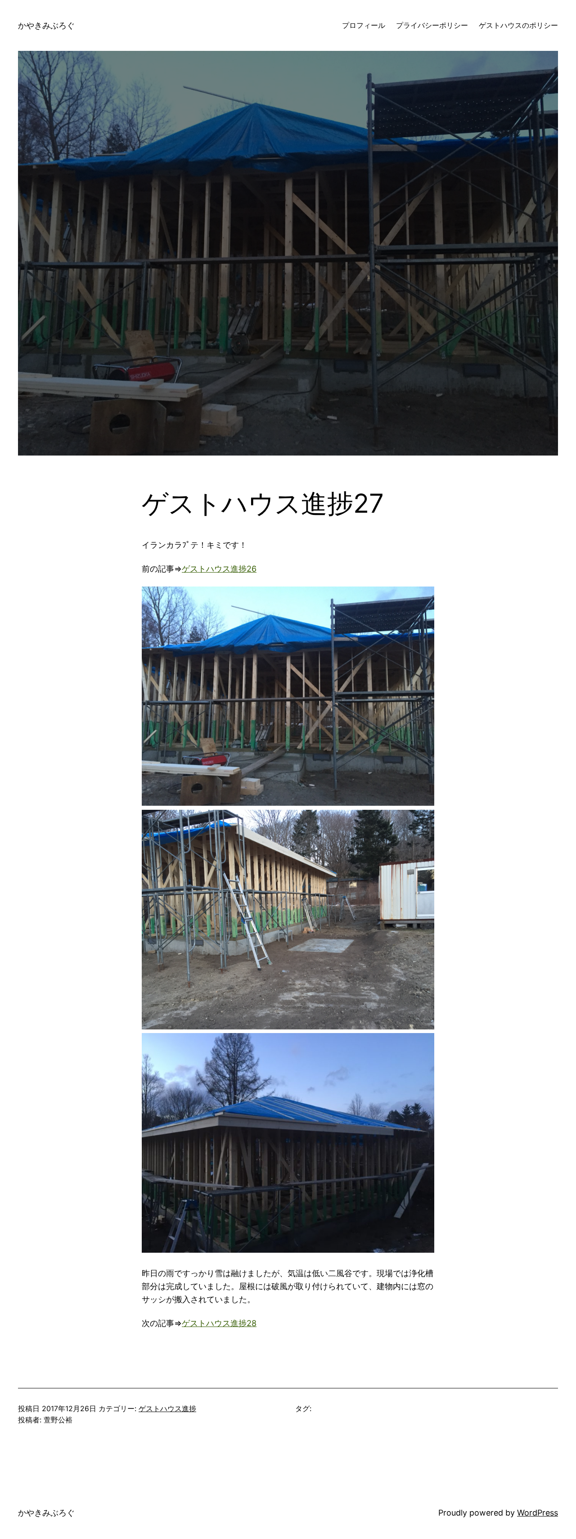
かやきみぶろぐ (46, 25)
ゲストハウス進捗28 (219, 1323)
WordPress (537, 1512)
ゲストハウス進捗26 (219, 568)
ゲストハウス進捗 (167, 1408)
